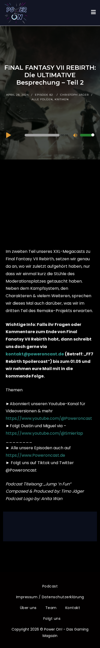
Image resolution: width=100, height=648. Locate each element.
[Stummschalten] (75, 135)
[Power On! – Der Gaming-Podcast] (16, 13)
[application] (50, 135)
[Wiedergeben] (8, 135)
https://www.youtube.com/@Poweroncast (49, 418)
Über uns (28, 607)
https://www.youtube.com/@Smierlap (44, 433)
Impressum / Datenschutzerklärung (50, 597)
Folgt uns (52, 618)
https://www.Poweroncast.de (35, 455)
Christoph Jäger (74, 94)
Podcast (50, 586)
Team (51, 607)
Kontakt (72, 607)
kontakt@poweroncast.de (35, 354)
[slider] (87, 138)
